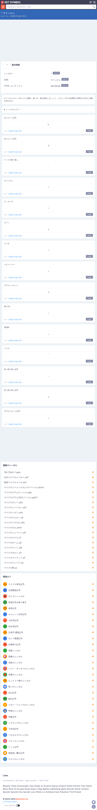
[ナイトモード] (94, 802)
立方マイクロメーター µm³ (16, 477)
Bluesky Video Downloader (16, 786)
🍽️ (5, 753)
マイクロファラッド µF (14, 557)
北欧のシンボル (15, 662)
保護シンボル (14, 650)
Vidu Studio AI (36, 786)
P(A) (5, 698)
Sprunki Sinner (74, 789)
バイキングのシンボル (18, 723)
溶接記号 (12, 717)
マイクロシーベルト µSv (15, 507)
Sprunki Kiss (16, 792)
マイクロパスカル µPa (14, 522)
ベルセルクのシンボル (18, 735)
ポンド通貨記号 (15, 638)
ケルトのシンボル (16, 759)
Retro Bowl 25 (10, 789)
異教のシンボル (15, 656)
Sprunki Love (29, 792)
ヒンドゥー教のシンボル (19, 680)
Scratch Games (51, 786)
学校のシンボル (15, 711)
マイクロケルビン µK (13, 517)
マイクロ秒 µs (10, 567)
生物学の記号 (14, 644)
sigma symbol (31, 780)
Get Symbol (12, 2)
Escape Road (23, 789)
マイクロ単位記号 (16, 584)
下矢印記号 (13, 729)
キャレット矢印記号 (17, 614)
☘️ (5, 759)
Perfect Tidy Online (82, 786)
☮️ (5, 741)
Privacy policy (11, 801)
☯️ (5, 656)
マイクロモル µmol (13, 527)
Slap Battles (43, 789)
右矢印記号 (13, 626)
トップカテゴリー (13, 109)
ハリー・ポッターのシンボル (21, 668)
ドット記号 (13, 747)
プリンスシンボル (16, 741)
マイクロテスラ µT (12, 537)
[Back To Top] (94, 807)
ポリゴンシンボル (16, 596)
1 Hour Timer (43, 780)
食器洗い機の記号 (16, 753)
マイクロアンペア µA (13, 562)
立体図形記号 (14, 590)
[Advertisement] (48, 41)
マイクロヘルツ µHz (13, 512)
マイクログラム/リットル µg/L (18, 492)
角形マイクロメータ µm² (15, 482)
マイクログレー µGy (13, 502)
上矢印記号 (13, 620)
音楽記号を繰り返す (19, 16)
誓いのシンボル (15, 686)
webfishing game (58, 789)
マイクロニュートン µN (15, 532)
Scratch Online (66, 786)
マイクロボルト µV (12, 552)
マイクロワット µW (13, 547)
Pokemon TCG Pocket (70, 792)
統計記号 (12, 698)
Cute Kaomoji (8, 780)
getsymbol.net (22, 799)
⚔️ (5, 723)
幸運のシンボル (15, 674)
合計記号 (12, 692)
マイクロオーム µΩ (13, 542)
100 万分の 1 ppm (12, 472)
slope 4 (33, 789)
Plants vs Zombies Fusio (47, 792)
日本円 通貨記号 (15, 632)
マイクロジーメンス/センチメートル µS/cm (24, 487)
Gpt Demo (19, 780)
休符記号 (12, 608)
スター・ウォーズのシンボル (21, 704)
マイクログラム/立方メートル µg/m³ (21, 497)
